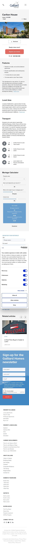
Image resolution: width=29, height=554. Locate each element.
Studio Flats (6, 480)
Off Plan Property (7, 515)
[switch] (25, 275)
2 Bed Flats (6, 484)
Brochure (15, 41)
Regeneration (7, 470)
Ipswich (5, 433)
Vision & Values (7, 458)
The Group (6, 468)
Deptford (5, 428)
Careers (5, 464)
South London (6, 498)
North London (6, 496)
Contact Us (6, 473)
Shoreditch (5, 435)
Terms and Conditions (8, 541)
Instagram (6, 522)
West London (6, 501)
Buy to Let (5, 420)
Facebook (4, 522)
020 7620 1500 (16, 56)
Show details (21, 290)
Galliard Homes (14, 539)
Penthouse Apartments (8, 416)
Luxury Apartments (7, 412)
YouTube (8, 522)
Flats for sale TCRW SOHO (9, 451)
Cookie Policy (18, 541)
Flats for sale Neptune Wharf (10, 443)
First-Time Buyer (7, 509)
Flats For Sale (6, 414)
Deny (14, 305)
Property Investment (8, 513)
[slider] (3, 185)
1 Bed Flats (6, 482)
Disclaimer (14, 226)
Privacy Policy (22, 539)
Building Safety (7, 460)
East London (6, 499)
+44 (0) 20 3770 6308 (3, 5)
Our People (6, 462)
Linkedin (13, 522)
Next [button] (26, 30)
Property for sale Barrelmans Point (11, 447)
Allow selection (15, 300)
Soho (4, 431)
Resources (18, 542)
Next (25, 317)
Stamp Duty (6, 511)
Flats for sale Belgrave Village (10, 445)
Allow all (14, 295)
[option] (14, 30)
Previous (21, 317)
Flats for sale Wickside (8, 449)
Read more (16, 91)
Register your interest (14, 51)
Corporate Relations (8, 466)
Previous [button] (2, 30)
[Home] (14, 4)
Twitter (10, 522)
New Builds (6, 418)
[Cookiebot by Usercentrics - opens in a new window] (20, 248)
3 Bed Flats (6, 486)
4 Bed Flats (6, 488)
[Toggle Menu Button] (25, 4)
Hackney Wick (6, 430)
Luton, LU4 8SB (6, 17)
